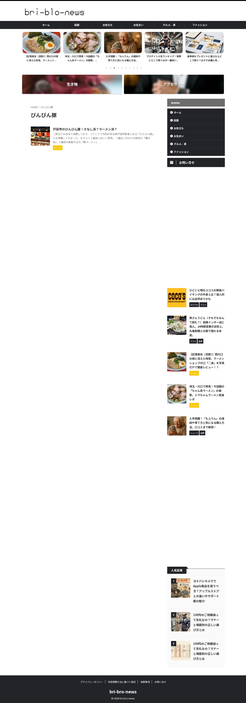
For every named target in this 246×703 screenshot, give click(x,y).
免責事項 (145, 681)
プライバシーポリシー (91, 681)
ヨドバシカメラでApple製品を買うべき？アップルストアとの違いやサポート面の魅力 (206, 591)
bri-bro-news (123, 691)
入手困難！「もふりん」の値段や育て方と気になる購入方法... (93, 58)
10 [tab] (141, 68)
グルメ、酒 (169, 25)
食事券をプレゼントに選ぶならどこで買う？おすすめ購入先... (175, 58)
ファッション (199, 25)
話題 (76, 25)
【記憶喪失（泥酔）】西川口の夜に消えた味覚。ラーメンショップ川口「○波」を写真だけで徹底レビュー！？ (206, 360)
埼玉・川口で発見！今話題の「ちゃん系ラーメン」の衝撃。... (52, 58)
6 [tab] (126, 68)
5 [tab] (122, 68)
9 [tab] (137, 68)
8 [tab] (133, 68)
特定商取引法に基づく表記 (122, 681)
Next (219, 46)
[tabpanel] (52, 48)
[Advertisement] (196, 226)
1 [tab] (107, 68)
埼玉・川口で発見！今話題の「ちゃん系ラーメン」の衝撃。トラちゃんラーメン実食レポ (206, 392)
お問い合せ (160, 681)
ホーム (46, 25)
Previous (26, 46)
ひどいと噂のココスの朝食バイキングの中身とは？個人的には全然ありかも (206, 294)
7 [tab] (130, 68)
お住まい (138, 25)
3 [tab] (114, 68)
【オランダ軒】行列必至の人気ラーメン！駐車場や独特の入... (215, 58)
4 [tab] (118, 68)
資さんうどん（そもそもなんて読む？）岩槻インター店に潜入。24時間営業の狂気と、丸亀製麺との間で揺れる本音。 (206, 326)
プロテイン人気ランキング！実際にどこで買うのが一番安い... (134, 58)
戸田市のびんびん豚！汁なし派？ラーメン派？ (85, 129)
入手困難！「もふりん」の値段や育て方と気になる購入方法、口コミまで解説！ (206, 422)
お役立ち (108, 25)
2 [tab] (110, 68)
